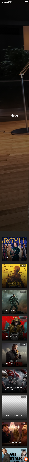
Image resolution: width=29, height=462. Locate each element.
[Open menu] (26, 2)
